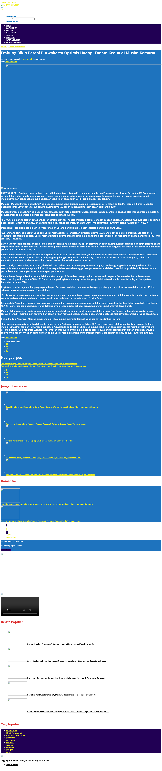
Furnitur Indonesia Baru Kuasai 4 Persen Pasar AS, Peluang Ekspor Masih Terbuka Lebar (46, 424)
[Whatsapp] (7, 380)
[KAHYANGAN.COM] (10, 5)
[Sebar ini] (6, 370)
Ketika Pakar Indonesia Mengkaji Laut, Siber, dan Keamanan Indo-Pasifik (39, 441)
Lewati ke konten (9, 2)
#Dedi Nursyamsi (14, 733)
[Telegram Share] (7, 377)
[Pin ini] (7, 375)
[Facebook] (7, 344)
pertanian (10, 738)
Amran (9, 752)
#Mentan (10, 747)
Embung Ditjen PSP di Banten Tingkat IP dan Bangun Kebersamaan (39, 363)
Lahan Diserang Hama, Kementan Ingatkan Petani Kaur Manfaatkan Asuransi (43, 366)
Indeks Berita (12, 764)
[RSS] (7, 351)
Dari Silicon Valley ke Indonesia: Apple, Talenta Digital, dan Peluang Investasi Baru (43, 458)
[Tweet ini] (7, 372)
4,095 (8, 535)
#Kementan (11, 730)
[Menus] (2, 7)
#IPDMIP (10, 742)
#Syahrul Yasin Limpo (15, 735)
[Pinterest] (7, 349)
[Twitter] (7, 346)
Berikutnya (11, 537)
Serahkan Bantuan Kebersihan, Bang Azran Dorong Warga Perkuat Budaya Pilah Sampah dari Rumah (52, 407)
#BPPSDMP (11, 740)
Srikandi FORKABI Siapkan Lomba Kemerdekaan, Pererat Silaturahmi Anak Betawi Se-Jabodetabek (50, 474)
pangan (9, 750)
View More (6, 550)
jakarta (9, 745)
